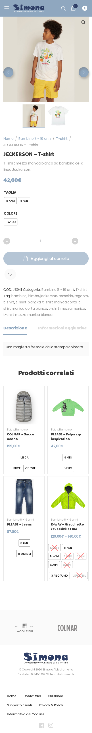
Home (8, 138)
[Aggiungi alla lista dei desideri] (10, 274)
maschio (66, 295)
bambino (19, 295)
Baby (10, 429)
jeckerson (48, 295)
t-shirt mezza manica (66, 308)
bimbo (33, 295)
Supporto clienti (19, 705)
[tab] (15, 329)
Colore (10, 213)
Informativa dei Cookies (25, 714)
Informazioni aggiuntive (62, 328)
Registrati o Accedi (85, 8)
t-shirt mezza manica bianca (27, 314)
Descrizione (15, 328)
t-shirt (8, 302)
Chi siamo (55, 696)
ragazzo (81, 295)
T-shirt (62, 138)
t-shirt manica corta (59, 302)
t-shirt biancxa (28, 302)
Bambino (21, 429)
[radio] (10, 200)
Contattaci (32, 696)
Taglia (10, 192)
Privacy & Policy (51, 705)
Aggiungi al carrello (50, 258)
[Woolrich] (24, 628)
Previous (8, 72)
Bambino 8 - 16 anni (34, 138)
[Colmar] (67, 628)
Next (84, 72)
